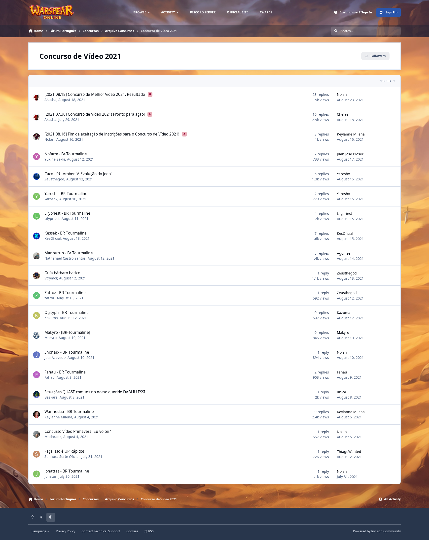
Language (39, 531)
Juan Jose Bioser (350, 154)
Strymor (50, 278)
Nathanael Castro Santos (65, 258)
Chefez (342, 114)
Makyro (50, 337)
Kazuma (51, 317)
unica (341, 392)
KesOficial (52, 238)
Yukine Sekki (54, 159)
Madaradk (52, 436)
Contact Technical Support (100, 531)
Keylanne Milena (351, 134)
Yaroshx (343, 173)
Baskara (51, 397)
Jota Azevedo (55, 357)
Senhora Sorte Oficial (61, 456)
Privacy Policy (65, 531)
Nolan (342, 94)
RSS (150, 531)
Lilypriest (52, 218)
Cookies (132, 531)
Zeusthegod (54, 179)
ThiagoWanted (349, 451)
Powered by (377, 531)
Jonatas (50, 476)
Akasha (50, 99)
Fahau (49, 377)
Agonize (343, 253)
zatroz (49, 298)
